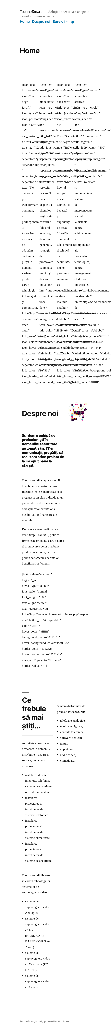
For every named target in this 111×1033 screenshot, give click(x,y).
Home (25, 21)
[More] (73, 22)
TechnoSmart (31, 11)
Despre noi (41, 21)
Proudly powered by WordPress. (52, 1021)
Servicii (59, 21)
